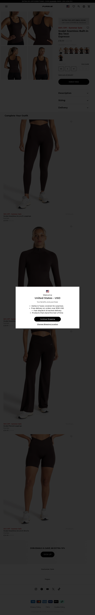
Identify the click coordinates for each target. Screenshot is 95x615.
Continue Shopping (47, 319)
